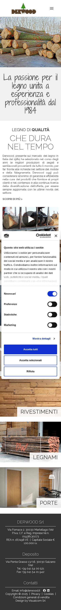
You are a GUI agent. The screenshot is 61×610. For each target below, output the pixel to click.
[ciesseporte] (30, 487)
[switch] (52, 304)
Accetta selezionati (30, 360)
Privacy (35, 594)
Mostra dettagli (42, 338)
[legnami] (30, 441)
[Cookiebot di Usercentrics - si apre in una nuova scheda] (38, 236)
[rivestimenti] (30, 396)
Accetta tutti (30, 349)
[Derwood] (22, 8)
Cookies (49, 594)
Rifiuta (30, 371)
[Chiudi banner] (56, 236)
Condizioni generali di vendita (31, 597)
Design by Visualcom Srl (30, 600)
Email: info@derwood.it (26, 590)
